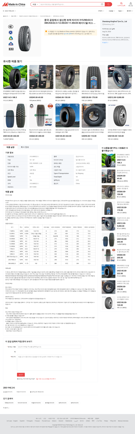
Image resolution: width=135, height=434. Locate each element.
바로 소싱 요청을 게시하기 (46, 379)
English (15, 421)
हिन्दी (93, 421)
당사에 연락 (68, 34)
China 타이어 (9, 403)
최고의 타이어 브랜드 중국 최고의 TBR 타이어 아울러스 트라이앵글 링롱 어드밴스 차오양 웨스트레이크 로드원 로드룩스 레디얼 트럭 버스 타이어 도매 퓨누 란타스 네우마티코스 (123, 251)
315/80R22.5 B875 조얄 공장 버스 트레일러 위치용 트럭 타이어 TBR (123, 156)
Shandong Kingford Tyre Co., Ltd (114, 21)
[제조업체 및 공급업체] (13, 4)
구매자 (100, 11)
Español (22, 421)
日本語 (88, 421)
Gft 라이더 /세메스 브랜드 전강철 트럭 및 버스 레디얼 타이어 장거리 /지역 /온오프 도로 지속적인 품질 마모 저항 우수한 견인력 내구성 (123, 187)
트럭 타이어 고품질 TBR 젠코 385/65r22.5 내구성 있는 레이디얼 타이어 (123, 203)
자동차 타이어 (36, 403)
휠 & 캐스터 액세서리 (37, 392)
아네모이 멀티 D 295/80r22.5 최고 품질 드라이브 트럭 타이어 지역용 (123, 282)
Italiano (54, 421)
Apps (120, 11)
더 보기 (104, 42)
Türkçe (106, 421)
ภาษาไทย (99, 421)
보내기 (21, 375)
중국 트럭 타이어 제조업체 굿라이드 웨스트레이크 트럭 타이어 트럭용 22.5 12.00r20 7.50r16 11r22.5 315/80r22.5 (123, 171)
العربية (76, 421)
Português (30, 421)
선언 (44, 418)
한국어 (82, 421)
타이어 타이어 (22, 403)
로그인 (130, 6)
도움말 (111, 11)
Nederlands (68, 421)
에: (15, 352)
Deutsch (61, 421)
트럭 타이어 (62, 403)
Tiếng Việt (113, 421)
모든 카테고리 (9, 11)
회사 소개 (38, 418)
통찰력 (97, 418)
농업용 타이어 (7, 392)
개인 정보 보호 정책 (62, 418)
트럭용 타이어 (49, 403)
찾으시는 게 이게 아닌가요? (26, 379)
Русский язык (46, 421)
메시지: (13, 357)
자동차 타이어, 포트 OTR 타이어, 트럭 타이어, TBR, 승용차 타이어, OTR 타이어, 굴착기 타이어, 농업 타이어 (123, 219)
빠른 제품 (90, 418)
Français (37, 421)
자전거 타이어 (21, 392)
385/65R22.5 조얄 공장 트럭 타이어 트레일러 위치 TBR (123, 266)
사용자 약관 (51, 418)
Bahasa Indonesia (123, 421)
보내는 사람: (11, 347)
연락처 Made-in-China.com (78, 418)
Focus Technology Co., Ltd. (70, 425)
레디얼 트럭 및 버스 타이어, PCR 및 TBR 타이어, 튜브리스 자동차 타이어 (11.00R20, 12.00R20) (123, 235)
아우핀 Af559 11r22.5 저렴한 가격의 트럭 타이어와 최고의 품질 (123, 298)
